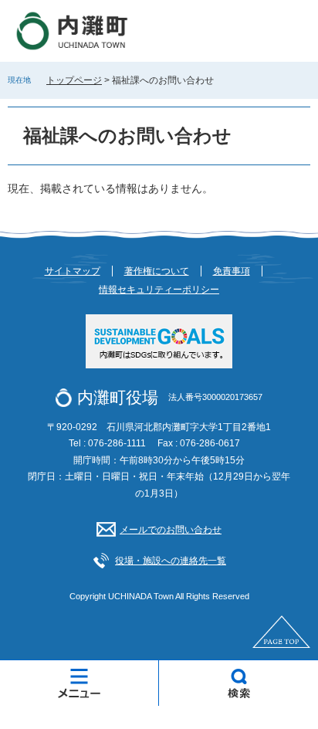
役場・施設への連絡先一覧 (170, 560)
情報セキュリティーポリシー (159, 289)
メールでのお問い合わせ (171, 529)
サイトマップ (72, 271)
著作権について (156, 271)
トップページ (74, 80)
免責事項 (231, 271)
